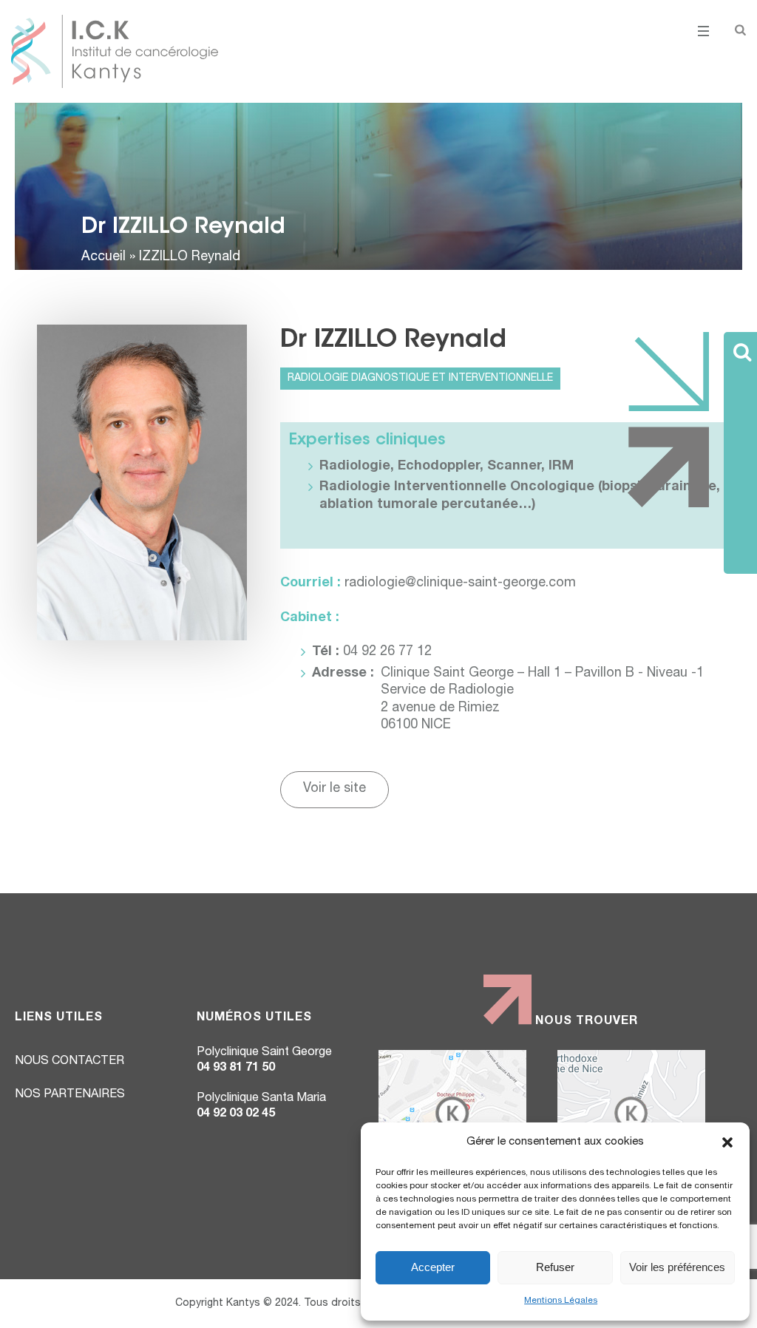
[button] (727, 1142)
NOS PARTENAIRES (70, 1095)
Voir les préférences (677, 1267)
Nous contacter (69, 1062)
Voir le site (334, 789)
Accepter (433, 1267)
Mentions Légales (560, 1300)
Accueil (103, 257)
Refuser (555, 1267)
